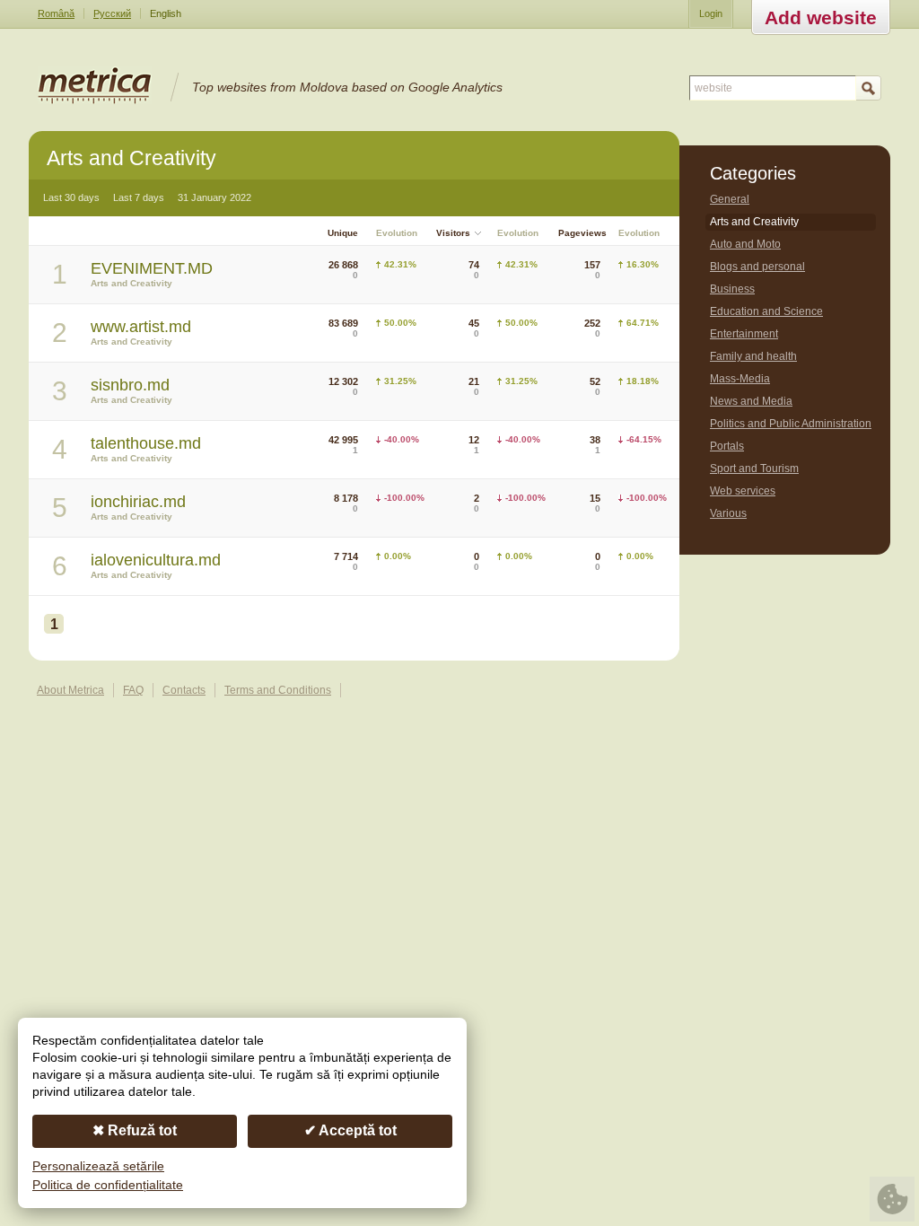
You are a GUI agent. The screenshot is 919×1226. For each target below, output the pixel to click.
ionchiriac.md (138, 502)
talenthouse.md (146, 443)
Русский (112, 13)
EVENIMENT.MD (152, 268)
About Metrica (70, 690)
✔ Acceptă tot (350, 1130)
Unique (343, 233)
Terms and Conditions (277, 690)
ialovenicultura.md (156, 560)
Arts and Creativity (131, 283)
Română (56, 13)
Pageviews (582, 233)
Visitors (453, 233)
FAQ (133, 690)
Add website (821, 17)
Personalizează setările (98, 1166)
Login (710, 13)
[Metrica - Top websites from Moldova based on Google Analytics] (95, 100)
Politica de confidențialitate (107, 1185)
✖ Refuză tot (134, 1130)
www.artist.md (141, 327)
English (165, 13)
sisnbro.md (130, 385)
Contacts (184, 690)
